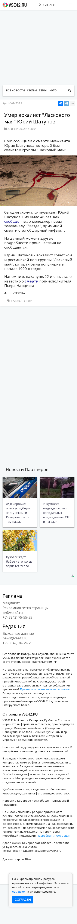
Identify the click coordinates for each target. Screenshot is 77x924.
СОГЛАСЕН (23, 899)
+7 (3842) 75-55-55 (17, 617)
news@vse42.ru (15, 638)
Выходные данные (18, 633)
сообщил (12, 221)
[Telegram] (66, 103)
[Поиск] (69, 91)
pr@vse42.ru (13, 612)
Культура (15, 103)
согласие (18, 891)
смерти (31, 281)
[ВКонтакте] (60, 103)
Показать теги (21, 300)
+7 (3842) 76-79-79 (17, 643)
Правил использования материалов (45, 689)
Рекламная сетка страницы (25, 607)
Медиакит (11, 603)
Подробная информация (53, 835)
